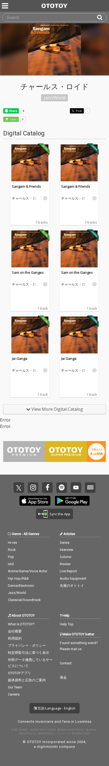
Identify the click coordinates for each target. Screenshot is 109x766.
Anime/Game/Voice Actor (27, 571)
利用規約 (15, 638)
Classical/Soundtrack (24, 600)
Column (65, 557)
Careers (14, 694)
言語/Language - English (56, 708)
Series (64, 543)
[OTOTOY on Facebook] (47, 487)
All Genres (31, 534)
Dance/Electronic (21, 586)
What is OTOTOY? (21, 624)
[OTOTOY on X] (18, 487)
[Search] (102, 17)
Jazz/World (17, 593)
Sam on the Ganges (28, 272)
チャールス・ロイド (25, 198)
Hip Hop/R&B (18, 578)
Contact (66, 663)
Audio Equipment (73, 578)
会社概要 (15, 631)
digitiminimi (47, 747)
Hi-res (12, 543)
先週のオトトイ (72, 586)
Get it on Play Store (72, 500)
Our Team (15, 687)
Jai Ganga (19, 358)
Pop (11, 557)
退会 (63, 677)
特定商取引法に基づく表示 (28, 653)
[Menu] (5, 6)
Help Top (67, 624)
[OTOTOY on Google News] (90, 487)
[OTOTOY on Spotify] (61, 487)
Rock (12, 550)
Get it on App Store (35, 500)
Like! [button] (13, 119)
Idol (11, 564)
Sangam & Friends (26, 186)
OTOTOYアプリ (19, 673)
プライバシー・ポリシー (27, 645)
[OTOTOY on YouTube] (76, 487)
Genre (16, 534)
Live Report (68, 571)
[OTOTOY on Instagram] (33, 487)
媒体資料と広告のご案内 (27, 680)
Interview (66, 550)
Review (65, 564)
